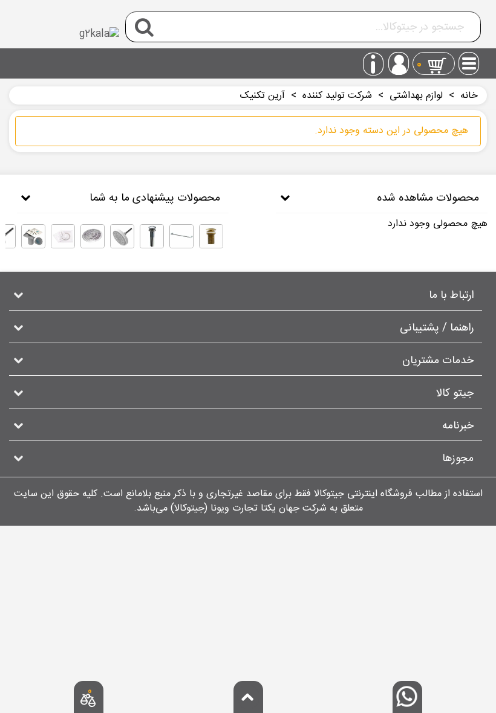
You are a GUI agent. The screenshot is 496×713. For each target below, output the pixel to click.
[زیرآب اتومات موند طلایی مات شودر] (211, 236)
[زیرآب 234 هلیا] (152, 236)
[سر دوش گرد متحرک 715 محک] (122, 236)
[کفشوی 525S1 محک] (33, 236)
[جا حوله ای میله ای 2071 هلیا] (181, 236)
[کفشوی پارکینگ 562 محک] (92, 236)
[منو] (469, 59)
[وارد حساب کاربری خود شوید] (399, 63)
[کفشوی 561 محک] (63, 236)
